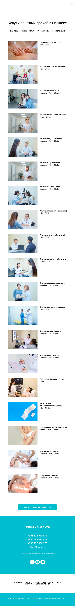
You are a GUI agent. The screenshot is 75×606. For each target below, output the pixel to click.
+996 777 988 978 (37, 543)
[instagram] (37, 562)
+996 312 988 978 (37, 535)
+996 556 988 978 (37, 539)
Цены (59, 582)
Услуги (36, 582)
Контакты (29, 584)
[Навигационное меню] (71, 3)
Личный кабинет (43, 584)
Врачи (28, 582)
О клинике (18, 582)
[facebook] (32, 562)
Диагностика (48, 582)
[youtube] (42, 562)
